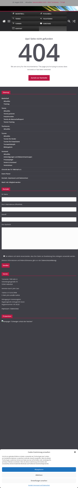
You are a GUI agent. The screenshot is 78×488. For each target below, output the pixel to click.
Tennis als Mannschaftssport (14, 119)
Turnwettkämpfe (9, 144)
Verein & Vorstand (10, 162)
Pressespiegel (8, 160)
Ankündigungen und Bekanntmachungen (18, 157)
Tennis (4, 108)
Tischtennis (6, 126)
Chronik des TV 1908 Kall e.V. (12, 169)
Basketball (5, 98)
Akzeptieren (39, 469)
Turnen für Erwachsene (12, 142)
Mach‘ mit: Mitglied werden (11, 182)
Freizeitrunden (9, 116)
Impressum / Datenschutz (10, 309)
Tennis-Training (9, 122)
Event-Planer (6, 174)
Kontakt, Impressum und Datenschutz (39, 485)
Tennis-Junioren (9, 114)
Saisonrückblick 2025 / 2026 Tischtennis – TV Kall (49, 2)
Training (6, 104)
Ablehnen (39, 475)
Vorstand (5, 151)
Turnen (4, 133)
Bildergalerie (8, 147)
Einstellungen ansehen (39, 481)
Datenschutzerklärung (48, 260)
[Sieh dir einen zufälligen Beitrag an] (74, 21)
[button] (75, 452)
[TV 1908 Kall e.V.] (4, 21)
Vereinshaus (8, 165)
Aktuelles (7, 101)
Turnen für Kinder (10, 139)
